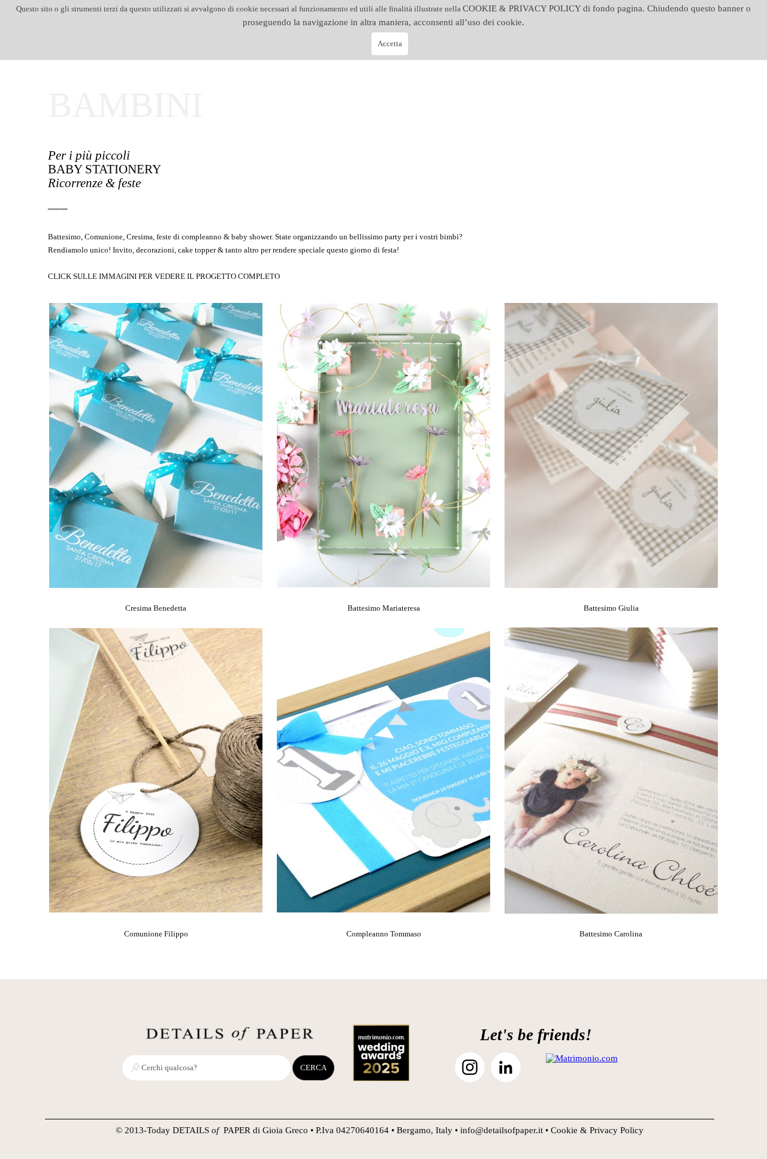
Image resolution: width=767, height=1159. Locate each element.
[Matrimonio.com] (582, 1058)
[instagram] (470, 1067)
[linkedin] (506, 1067)
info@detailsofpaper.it (501, 1130)
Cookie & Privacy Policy (597, 1130)
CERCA (313, 1067)
